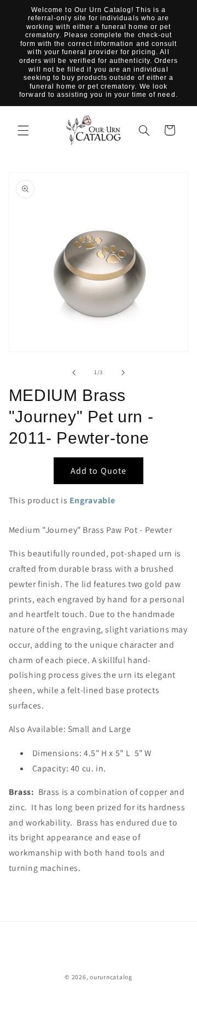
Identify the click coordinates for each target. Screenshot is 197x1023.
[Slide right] (123, 373)
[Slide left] (74, 373)
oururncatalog (111, 977)
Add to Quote (98, 470)
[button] (23, 130)
